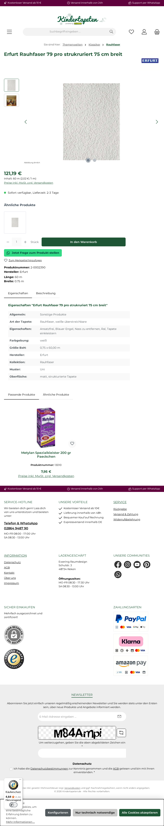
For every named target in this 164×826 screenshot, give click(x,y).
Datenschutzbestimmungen (49, 768)
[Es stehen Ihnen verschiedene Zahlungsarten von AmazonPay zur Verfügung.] (130, 666)
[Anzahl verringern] (8, 242)
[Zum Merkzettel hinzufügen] (72, 444)
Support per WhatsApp (146, 2)
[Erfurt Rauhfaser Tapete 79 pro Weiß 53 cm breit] (15, 223)
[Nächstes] (157, 121)
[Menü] (9, 32)
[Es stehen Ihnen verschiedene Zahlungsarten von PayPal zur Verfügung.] (130, 622)
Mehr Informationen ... (20, 821)
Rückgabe (120, 509)
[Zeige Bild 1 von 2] (88, 160)
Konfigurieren (58, 812)
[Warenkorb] (156, 32)
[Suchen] (111, 32)
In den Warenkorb (83, 242)
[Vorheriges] (26, 121)
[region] (82, 122)
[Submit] (119, 716)
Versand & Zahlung (125, 514)
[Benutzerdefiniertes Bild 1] (14, 659)
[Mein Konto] (144, 32)
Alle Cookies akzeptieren (140, 812)
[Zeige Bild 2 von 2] (94, 160)
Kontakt (9, 572)
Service (120, 502)
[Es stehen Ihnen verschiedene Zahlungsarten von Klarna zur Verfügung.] (130, 644)
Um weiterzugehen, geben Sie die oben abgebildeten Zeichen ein (82, 744)
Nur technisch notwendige (95, 812)
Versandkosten (72, 788)
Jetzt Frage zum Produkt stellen (35, 253)
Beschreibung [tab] (46, 293)
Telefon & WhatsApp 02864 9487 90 (21, 525)
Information (15, 555)
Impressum (11, 583)
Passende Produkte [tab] (21, 394)
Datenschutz (12, 562)
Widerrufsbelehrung (126, 519)
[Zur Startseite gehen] (82, 19)
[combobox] (65, 32)
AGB (7, 567)
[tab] (18, 293)
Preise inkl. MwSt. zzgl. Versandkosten (28, 182)
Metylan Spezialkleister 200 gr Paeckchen (46, 455)
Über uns (10, 577)
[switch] (13, 804)
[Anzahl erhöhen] (25, 242)
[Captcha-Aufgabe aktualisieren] (121, 733)
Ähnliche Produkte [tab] (56, 394)
